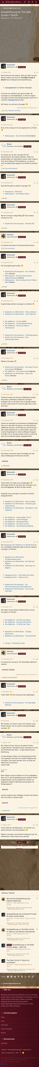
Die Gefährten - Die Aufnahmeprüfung (18, 323)
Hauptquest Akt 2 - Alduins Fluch (16, 577)
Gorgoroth (11, 907)
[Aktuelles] (32, 2)
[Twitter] (5, 1064)
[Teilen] (34, 73)
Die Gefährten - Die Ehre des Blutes (17, 620)
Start (17, 1053)
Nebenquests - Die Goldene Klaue (17, 194)
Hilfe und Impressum (8, 1053)
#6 (37, 242)
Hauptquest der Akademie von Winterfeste (19, 545)
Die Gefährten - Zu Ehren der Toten (17, 624)
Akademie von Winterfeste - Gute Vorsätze (20, 501)
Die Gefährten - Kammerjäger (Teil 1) (18, 517)
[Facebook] (2, 1064)
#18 (37, 721)
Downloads (4, 1025)
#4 (37, 183)
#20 (37, 825)
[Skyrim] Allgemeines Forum (23, 964)
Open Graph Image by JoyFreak (11, 1061)
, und (12, 110)
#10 (37, 394)
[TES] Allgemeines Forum (22, 949)
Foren (3, 1021)
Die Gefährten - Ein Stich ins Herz (17, 524)
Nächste (20, 842)
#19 (37, 742)
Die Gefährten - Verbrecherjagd (16, 519)
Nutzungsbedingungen (15, 1049)
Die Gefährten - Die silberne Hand (17, 371)
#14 (37, 542)
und (10, 168)
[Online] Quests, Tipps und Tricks (25, 918)
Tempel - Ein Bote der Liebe (15, 643)
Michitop (11, 938)
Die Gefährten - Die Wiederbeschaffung (19, 526)
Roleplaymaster (13, 969)
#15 (37, 607)
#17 (37, 692)
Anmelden (4, 1043)
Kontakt (3, 1033)
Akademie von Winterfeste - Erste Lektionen (20, 312)
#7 (37, 262)
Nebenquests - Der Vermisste (15, 136)
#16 (37, 659)
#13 (37, 480)
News (3, 1017)
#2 (37, 125)
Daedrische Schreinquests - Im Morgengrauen (21, 335)
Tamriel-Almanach (6, 1029)
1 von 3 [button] (13, 842)
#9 (37, 358)
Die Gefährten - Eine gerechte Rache (18, 622)
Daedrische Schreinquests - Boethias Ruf (19, 224)
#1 (37, 72)
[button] (3, 2)
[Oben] (20, 1052)
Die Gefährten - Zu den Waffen (16, 321)
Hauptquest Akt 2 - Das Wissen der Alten (19, 575)
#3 (37, 152)
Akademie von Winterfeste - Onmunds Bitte (20, 636)
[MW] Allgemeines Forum (21, 903)
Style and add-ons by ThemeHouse (16, 1059)
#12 (37, 450)
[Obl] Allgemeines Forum (21, 933)
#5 (37, 212)
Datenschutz (27, 1049)
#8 (37, 301)
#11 (37, 420)
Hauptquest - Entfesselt (13, 192)
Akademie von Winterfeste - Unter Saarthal (20, 314)
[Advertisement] (19, 41)
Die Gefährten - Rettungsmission (16, 522)
